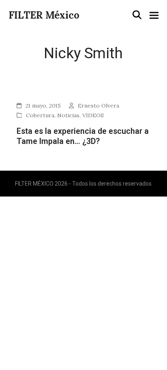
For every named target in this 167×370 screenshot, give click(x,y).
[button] (137, 15)
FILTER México (44, 15)
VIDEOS (93, 115)
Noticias (68, 115)
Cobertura (40, 115)
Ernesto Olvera (98, 105)
